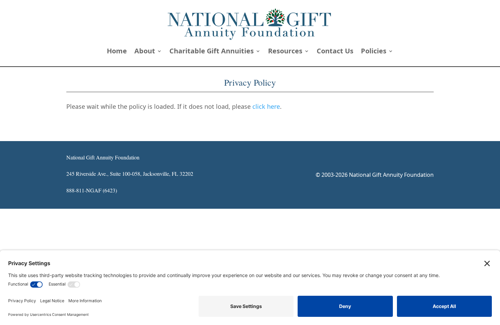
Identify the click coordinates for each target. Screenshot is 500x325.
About (144, 52)
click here (266, 106)
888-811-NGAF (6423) (91, 190)
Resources (285, 52)
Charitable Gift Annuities (211, 52)
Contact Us (335, 52)
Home (117, 52)
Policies (373, 52)
